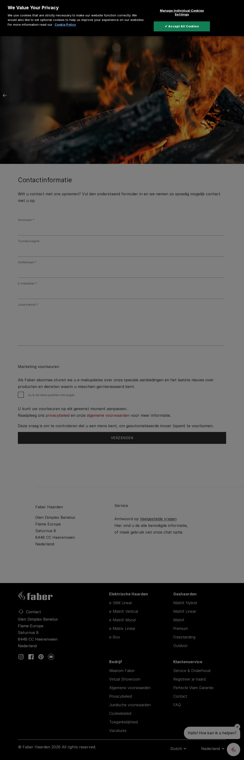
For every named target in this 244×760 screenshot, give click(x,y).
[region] (122, 18)
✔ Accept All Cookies (182, 26)
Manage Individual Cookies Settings (182, 12)
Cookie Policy (65, 24)
